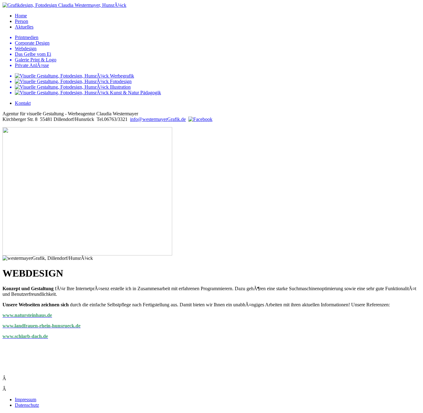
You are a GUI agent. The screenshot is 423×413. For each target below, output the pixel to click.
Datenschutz (27, 405)
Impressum (25, 399)
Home (21, 15)
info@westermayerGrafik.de (158, 119)
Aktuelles (24, 26)
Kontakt (23, 103)
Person (21, 21)
